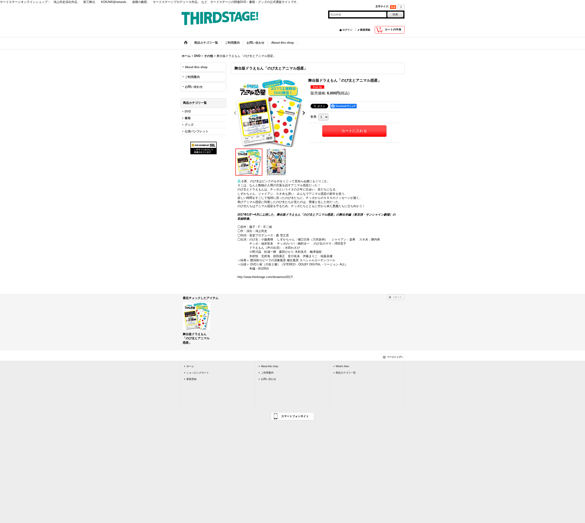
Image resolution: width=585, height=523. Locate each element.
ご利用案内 (192, 77)
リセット (397, 297)
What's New (342, 366)
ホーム (190, 366)
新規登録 (365, 29)
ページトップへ (395, 357)
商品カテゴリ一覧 (346, 372)
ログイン (347, 29)
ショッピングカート (197, 372)
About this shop (196, 67)
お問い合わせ (194, 86)
